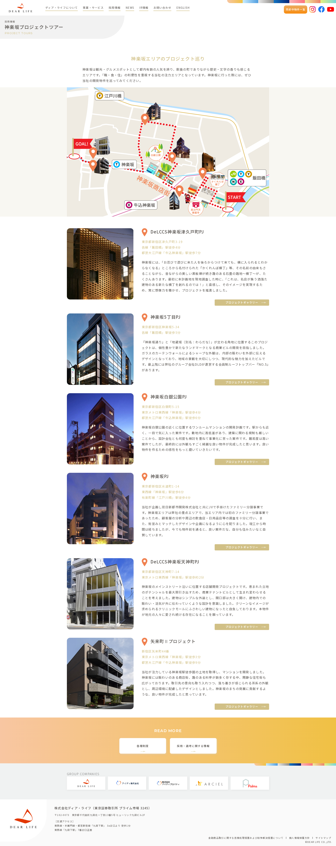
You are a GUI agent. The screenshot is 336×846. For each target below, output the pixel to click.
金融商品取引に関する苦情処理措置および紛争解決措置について (245, 837)
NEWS (130, 8)
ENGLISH (183, 8)
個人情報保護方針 (299, 837)
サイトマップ (323, 837)
